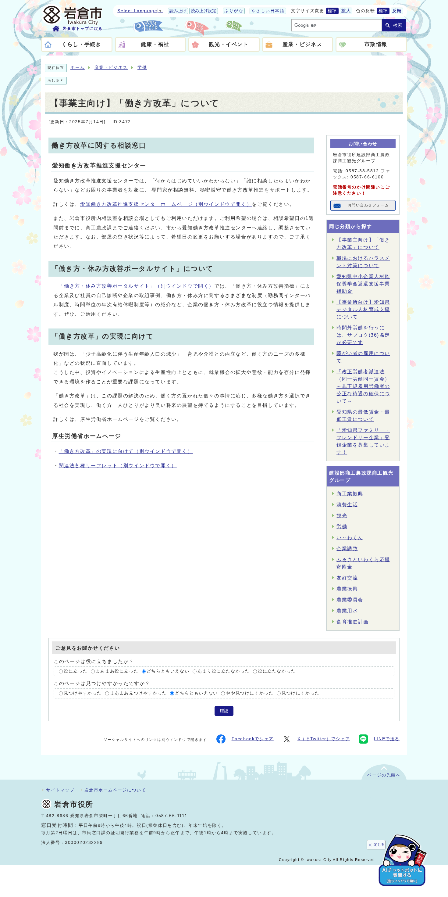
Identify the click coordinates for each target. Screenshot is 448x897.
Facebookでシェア (253, 739)
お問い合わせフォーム (368, 205)
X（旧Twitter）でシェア (323, 739)
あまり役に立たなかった (223, 671)
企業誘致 (347, 548)
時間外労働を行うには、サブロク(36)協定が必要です (363, 335)
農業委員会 (349, 599)
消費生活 (347, 504)
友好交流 (347, 577)
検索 (397, 25)
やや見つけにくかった (249, 693)
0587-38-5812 (362, 171)
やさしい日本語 (267, 11)
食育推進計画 (352, 621)
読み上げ (178, 11)
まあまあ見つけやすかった (138, 693)
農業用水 (347, 610)
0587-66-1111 (171, 815)
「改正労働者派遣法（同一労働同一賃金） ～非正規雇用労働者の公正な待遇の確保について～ (366, 386)
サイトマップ (60, 790)
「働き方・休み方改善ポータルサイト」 (136, 286)
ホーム (77, 67)
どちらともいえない (168, 671)
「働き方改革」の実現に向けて (126, 451)
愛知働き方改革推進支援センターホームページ (166, 204)
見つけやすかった (83, 693)
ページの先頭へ (383, 775)
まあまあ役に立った (117, 671)
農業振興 (347, 588)
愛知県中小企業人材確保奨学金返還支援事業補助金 (363, 284)
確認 (224, 711)
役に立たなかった (277, 671)
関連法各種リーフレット (118, 465)
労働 (142, 67)
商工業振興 (349, 493)
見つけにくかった (301, 693)
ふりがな (233, 11)
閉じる (379, 844)
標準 (332, 11)
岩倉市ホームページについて (115, 790)
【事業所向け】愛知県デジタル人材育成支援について (363, 309)
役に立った (75, 671)
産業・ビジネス (111, 67)
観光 (341, 515)
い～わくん (349, 537)
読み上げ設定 (203, 11)
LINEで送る (387, 739)
